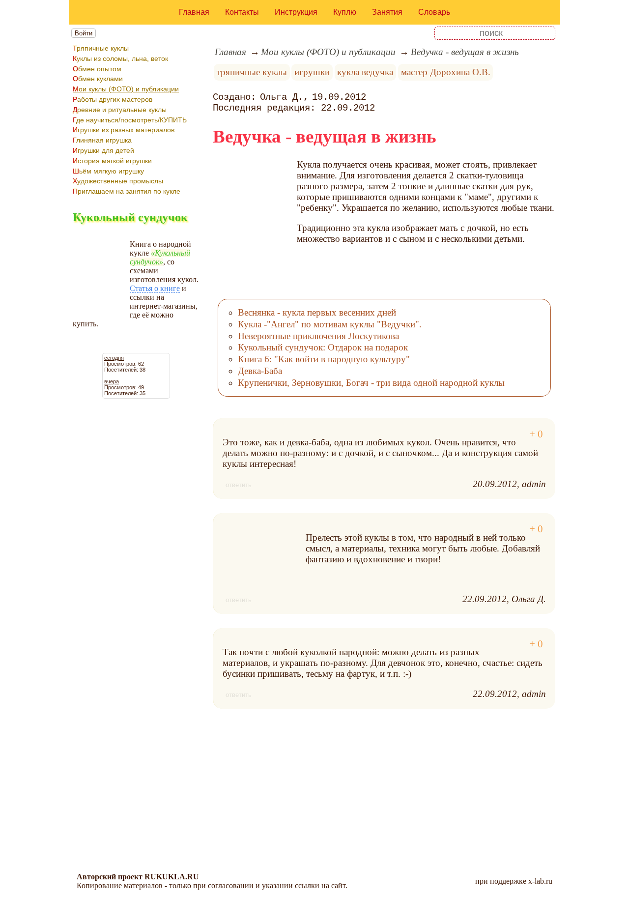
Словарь (434, 12)
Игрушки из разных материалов (123, 130)
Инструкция (296, 12)
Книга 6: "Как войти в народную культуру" (324, 359)
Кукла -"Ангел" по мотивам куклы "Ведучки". (330, 324)
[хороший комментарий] (536, 434)
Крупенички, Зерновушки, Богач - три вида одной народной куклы (371, 382)
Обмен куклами (98, 79)
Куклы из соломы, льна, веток (120, 58)
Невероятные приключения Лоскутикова (318, 336)
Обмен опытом (97, 69)
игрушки (312, 72)
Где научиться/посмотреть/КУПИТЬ (130, 120)
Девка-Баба (260, 371)
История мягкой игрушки (112, 161)
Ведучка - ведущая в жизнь (465, 52)
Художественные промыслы (118, 181)
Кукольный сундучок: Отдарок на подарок (323, 347)
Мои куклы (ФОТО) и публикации (126, 89)
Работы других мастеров (112, 99)
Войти (83, 33)
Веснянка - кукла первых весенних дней (317, 312)
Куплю (344, 12)
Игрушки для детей (103, 150)
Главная (194, 12)
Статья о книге (155, 288)
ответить (239, 485)
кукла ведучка (365, 72)
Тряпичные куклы (101, 48)
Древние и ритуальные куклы (120, 110)
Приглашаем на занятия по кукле (126, 191)
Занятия (387, 12)
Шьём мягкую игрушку (108, 171)
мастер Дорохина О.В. (445, 72)
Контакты (242, 12)
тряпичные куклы (252, 72)
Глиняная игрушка (102, 140)
